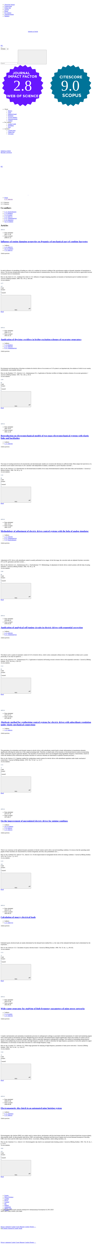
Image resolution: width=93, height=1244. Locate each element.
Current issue (8, 6)
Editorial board (12, 114)
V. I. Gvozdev (8, 215)
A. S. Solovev (8, 730)
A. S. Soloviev (8, 199)
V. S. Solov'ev (8, 216)
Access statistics (12, 117)
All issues (11, 134)
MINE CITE (8, 1208)
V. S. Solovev (8, 828)
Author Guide (12, 124)
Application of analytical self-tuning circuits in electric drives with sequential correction (42, 627)
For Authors (7, 13)
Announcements (9, 14)
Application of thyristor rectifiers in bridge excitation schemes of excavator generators (41, 339)
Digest (6, 11)
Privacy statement (6, 1227)
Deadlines (11, 125)
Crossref (6, 1202)
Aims (9, 112)
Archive (6, 9)
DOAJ (6, 1200)
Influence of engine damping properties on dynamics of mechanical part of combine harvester (44, 241)
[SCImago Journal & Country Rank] (11, 1228)
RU (2, 45)
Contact (10, 120)
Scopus (6, 1195)
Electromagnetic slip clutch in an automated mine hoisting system (31, 1108)
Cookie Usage (15, 1227)
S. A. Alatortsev (8, 220)
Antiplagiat (7, 1207)
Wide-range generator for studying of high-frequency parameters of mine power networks (43, 1008)
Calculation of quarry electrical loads (18, 917)
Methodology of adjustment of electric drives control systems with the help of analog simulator (45, 531)
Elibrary (6, 1205)
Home (6, 197)
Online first (7, 8)
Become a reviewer (6, 152)
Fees (9, 127)
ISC (5, 1203)
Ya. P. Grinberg (8, 221)
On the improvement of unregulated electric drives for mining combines (34, 821)
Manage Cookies (24, 1227)
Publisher (10, 116)
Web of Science (8, 1197)
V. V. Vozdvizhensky (10, 212)
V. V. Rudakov (8, 213)
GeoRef (6, 1198)
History (10, 111)
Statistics (6, 16)
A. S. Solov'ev (8, 247)
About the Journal (9, 4)
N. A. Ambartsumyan (10, 218)
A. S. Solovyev (8, 922)
